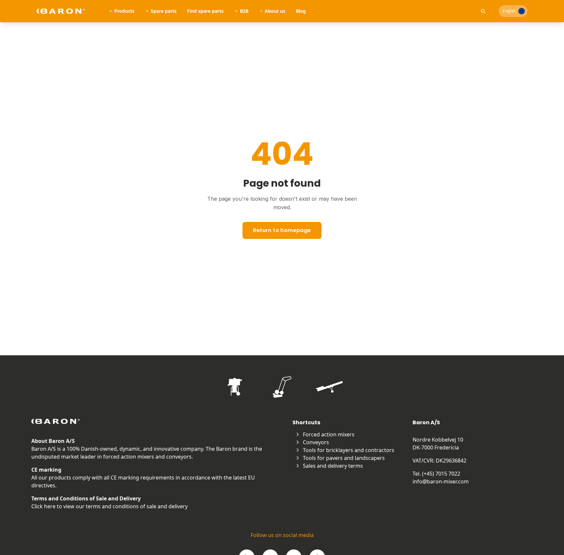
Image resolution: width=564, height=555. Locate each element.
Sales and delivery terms (333, 465)
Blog (301, 11)
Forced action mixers (328, 434)
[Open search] (483, 11)
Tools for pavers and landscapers (344, 458)
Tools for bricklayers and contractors (348, 450)
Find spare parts (205, 11)
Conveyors (316, 442)
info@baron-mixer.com (441, 481)
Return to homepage (282, 230)
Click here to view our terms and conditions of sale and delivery (109, 506)
